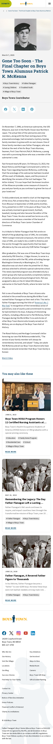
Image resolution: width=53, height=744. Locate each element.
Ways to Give (35, 661)
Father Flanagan (29, 83)
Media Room (34, 666)
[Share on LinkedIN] (23, 109)
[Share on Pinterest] (32, 109)
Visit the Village (8, 661)
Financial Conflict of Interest (13, 707)
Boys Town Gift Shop (38, 675)
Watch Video (7, 358)
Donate (6, 3)
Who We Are (6, 652)
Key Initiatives (35, 652)
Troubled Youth (26, 87)
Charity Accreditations (10, 711)
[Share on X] (14, 109)
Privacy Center (7, 693)
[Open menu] (49, 3)
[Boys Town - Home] (26, 4)
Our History (6, 656)
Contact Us (6, 688)
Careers (33, 670)
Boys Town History (11, 83)
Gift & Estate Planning (38, 679)
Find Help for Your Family (11, 679)
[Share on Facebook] (5, 109)
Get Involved (34, 656)
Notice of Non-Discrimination (13, 698)
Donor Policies (7, 702)
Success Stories (8, 675)
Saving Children (9, 87)
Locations (6, 666)
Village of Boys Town (11, 91)
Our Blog (5, 670)
